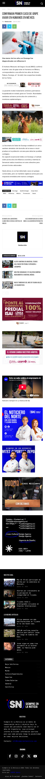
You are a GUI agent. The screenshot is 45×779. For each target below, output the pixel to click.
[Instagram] (16, 756)
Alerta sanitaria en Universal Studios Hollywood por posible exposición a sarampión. (25, 264)
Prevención (26, 193)
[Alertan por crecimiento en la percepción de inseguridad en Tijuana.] (9, 593)
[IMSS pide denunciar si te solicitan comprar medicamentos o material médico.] (7, 274)
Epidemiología (24, 191)
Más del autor (21, 256)
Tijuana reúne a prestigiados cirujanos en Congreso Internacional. (28, 604)
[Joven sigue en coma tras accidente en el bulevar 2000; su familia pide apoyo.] (9, 646)
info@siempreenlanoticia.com (25, 741)
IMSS (4, 193)
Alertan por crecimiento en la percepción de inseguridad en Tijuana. (28, 593)
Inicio (3, 9)
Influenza (11, 193)
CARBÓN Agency (15, 772)
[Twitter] (9, 26)
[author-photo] (22, 242)
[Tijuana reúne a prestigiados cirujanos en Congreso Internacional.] (9, 604)
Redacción (8, 21)
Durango (15, 191)
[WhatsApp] (14, 26)
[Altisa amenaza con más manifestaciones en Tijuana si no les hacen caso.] (9, 622)
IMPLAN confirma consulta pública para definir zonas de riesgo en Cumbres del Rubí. (28, 633)
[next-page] (7, 293)
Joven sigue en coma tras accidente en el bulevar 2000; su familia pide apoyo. (27, 646)
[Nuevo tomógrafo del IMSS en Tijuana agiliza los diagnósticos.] (7, 285)
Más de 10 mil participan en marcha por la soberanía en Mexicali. (29, 582)
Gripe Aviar (34, 191)
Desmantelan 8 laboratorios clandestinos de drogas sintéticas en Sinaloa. (12, 221)
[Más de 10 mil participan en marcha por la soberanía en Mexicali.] (9, 582)
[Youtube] (35, 756)
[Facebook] (4, 26)
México (10, 9)
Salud (34, 193)
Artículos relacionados (9, 256)
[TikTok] (22, 756)
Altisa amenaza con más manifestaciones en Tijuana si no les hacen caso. (28, 621)
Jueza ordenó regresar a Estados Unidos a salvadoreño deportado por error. (33, 221)
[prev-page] (3, 293)
